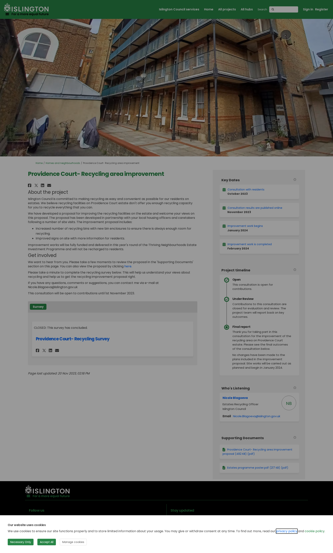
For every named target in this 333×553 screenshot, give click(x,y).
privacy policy (286, 531)
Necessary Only (20, 542)
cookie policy (315, 531)
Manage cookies (73, 542)
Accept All (46, 542)
